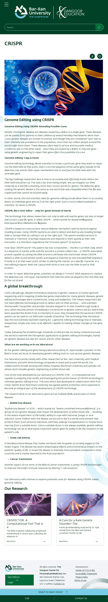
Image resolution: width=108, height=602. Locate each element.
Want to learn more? (51, 592)
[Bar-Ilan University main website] (14, 571)
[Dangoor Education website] (77, 12)
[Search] (99, 27)
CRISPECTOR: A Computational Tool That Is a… (25, 524)
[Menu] (6, 5)
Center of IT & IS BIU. (85, 570)
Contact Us (59, 584)
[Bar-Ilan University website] (33, 12)
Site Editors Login (14, 580)
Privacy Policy (82, 577)
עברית (92, 56)
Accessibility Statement (86, 574)
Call (27, 598)
